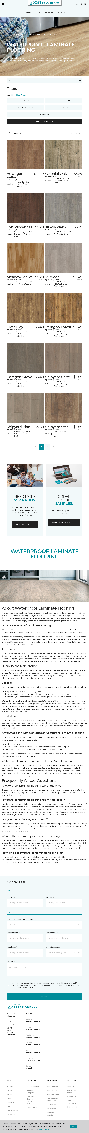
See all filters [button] (42, 122)
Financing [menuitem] (11, 1115)
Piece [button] (62, 108)
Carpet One (11, 32)
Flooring (22, 32)
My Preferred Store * (53, 947)
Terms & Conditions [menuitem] (71, 1102)
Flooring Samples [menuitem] (30, 1091)
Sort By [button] (73, 133)
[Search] (80, 80)
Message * (11, 961)
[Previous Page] (35, 447)
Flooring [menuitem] (10, 1086)
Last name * (50, 897)
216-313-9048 (60, 13)
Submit (44, 996)
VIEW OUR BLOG (22, 524)
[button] (77, 4)
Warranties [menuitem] (51, 1105)
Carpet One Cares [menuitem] (71, 1091)
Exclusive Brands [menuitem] (50, 1114)
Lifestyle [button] (62, 101)
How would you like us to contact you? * (22, 919)
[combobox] (42, 80)
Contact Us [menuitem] (71, 1097)
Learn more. (44, 1129)
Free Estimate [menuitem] (12, 1110)
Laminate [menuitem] (10, 1102)
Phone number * (13, 932)
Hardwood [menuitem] (11, 1094)
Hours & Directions (11, 1033)
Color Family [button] (24, 108)
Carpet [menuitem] (9, 1098)
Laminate (33, 32)
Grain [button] (43, 115)
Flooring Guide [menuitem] (53, 1094)
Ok (73, 1126)
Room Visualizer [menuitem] (33, 1086)
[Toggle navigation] (3, 4)
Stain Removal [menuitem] (52, 1086)
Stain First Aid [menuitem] (52, 1090)
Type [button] (23, 101)
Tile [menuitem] (8, 1106)
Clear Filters (21, 95)
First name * (11, 897)
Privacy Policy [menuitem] (72, 1107)
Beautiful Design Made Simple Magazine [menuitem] (32, 1100)
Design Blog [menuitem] (32, 1108)
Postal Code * (12, 947)
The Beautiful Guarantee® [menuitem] (52, 1099)
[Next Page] (53, 447)
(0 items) (85, 4)
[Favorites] (81, 4)
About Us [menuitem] (71, 1086)
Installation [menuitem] (51, 1109)
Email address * (51, 932)
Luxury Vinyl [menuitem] (11, 1090)
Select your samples (61, 522)
